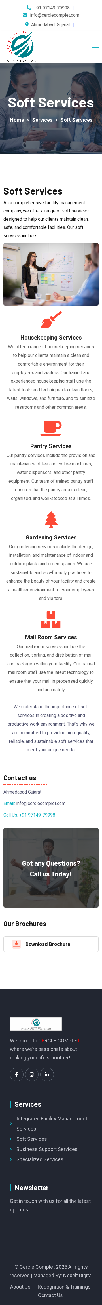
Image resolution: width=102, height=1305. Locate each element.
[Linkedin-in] (47, 1074)
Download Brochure (48, 944)
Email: (9, 803)
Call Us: (11, 815)
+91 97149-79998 (52, 7)
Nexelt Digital (78, 1275)
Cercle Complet (37, 1267)
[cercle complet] (21, 47)
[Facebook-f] (17, 1074)
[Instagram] (32, 1074)
